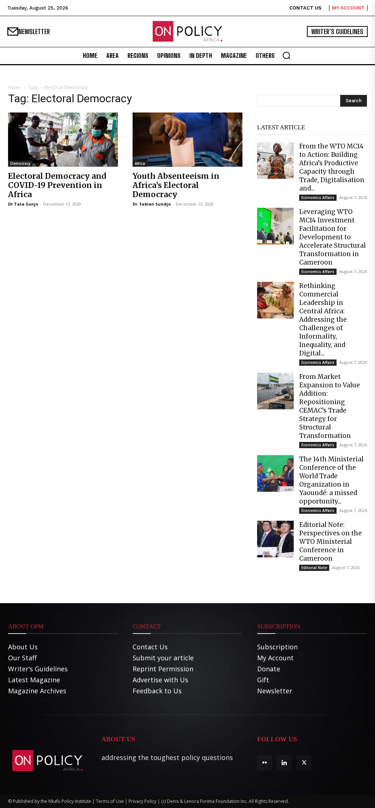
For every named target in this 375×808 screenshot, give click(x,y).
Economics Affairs (317, 197)
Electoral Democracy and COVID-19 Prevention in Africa (57, 185)
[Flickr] (264, 763)
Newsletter (274, 690)
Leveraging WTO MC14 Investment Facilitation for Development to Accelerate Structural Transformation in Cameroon (332, 237)
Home (14, 87)
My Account (275, 657)
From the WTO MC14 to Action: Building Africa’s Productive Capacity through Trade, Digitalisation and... (331, 167)
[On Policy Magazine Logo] (187, 32)
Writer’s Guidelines (38, 668)
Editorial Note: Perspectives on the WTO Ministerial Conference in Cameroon (330, 541)
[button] (286, 55)
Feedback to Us (157, 690)
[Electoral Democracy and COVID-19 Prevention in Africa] (63, 139)
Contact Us (150, 646)
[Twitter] (304, 763)
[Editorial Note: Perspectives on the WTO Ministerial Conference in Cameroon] (275, 539)
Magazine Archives (37, 690)
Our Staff (22, 657)
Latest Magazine (34, 679)
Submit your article (163, 657)
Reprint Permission (163, 668)
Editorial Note (314, 567)
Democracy (20, 163)
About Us (23, 646)
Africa (140, 163)
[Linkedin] (284, 763)
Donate (268, 668)
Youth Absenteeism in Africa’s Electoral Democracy (176, 185)
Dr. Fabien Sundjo (152, 204)
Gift (263, 679)
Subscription (277, 646)
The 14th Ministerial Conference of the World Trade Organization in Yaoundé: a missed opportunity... (331, 480)
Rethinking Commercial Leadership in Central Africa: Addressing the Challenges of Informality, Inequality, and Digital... (323, 319)
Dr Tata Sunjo (23, 204)
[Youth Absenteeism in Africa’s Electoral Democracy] (187, 139)
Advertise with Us (160, 679)
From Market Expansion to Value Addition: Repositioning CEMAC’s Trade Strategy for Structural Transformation (329, 406)
